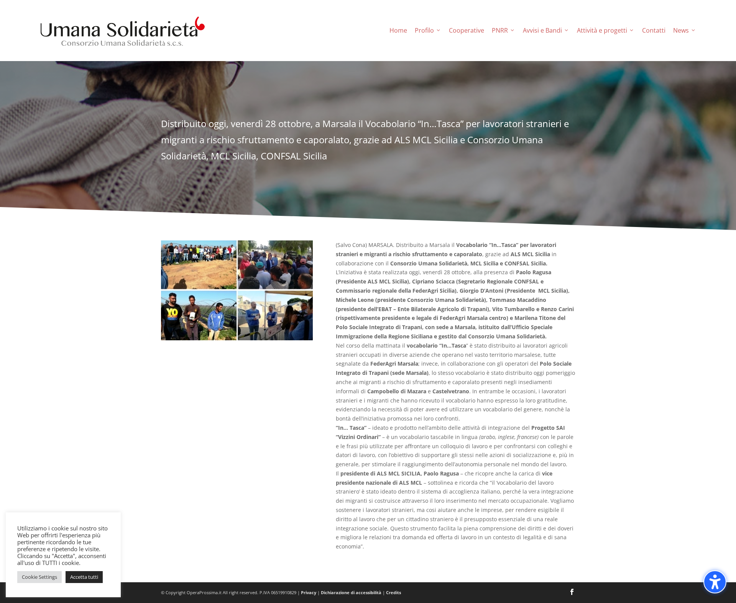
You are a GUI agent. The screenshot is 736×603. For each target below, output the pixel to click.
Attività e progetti (602, 30)
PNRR (500, 30)
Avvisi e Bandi (542, 30)
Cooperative (466, 30)
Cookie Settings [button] (39, 576)
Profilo (424, 30)
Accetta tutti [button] (84, 576)
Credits (393, 592)
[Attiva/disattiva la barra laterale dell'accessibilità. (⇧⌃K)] (714, 581)
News (681, 30)
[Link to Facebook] (572, 592)
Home (398, 30)
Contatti (653, 30)
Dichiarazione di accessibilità (351, 592)
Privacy (308, 592)
